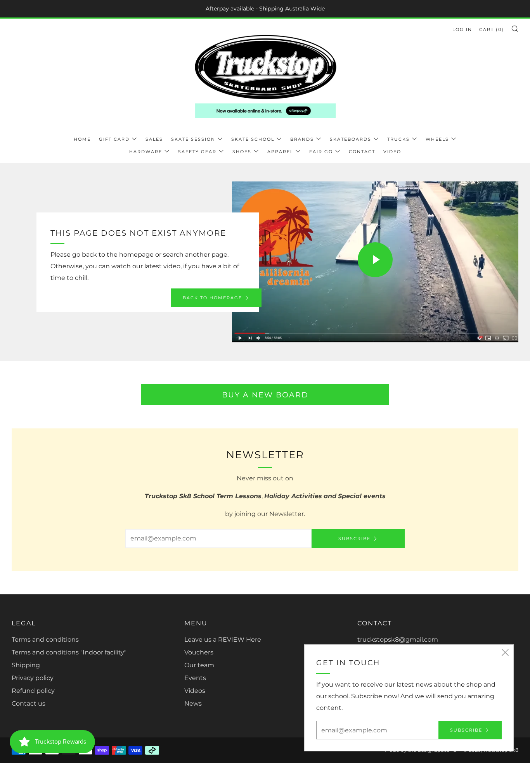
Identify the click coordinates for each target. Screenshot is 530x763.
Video (392, 151)
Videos (194, 690)
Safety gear (197, 151)
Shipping (26, 665)
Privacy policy (33, 678)
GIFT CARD (114, 139)
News (193, 703)
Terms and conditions (45, 639)
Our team (199, 665)
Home (82, 139)
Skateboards (350, 139)
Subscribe (354, 538)
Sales (154, 139)
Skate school (252, 139)
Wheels (437, 139)
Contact (362, 151)
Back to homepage (212, 297)
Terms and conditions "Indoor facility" (69, 652)
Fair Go (321, 151)
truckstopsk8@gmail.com (397, 639)
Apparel (280, 151)
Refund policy (33, 690)
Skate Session (193, 139)
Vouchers (198, 652)
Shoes (241, 151)
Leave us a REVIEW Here (222, 639)
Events (195, 678)
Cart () (491, 29)
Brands (302, 139)
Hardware (145, 151)
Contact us (28, 703)
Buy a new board (265, 394)
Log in (462, 29)
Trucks (398, 139)
